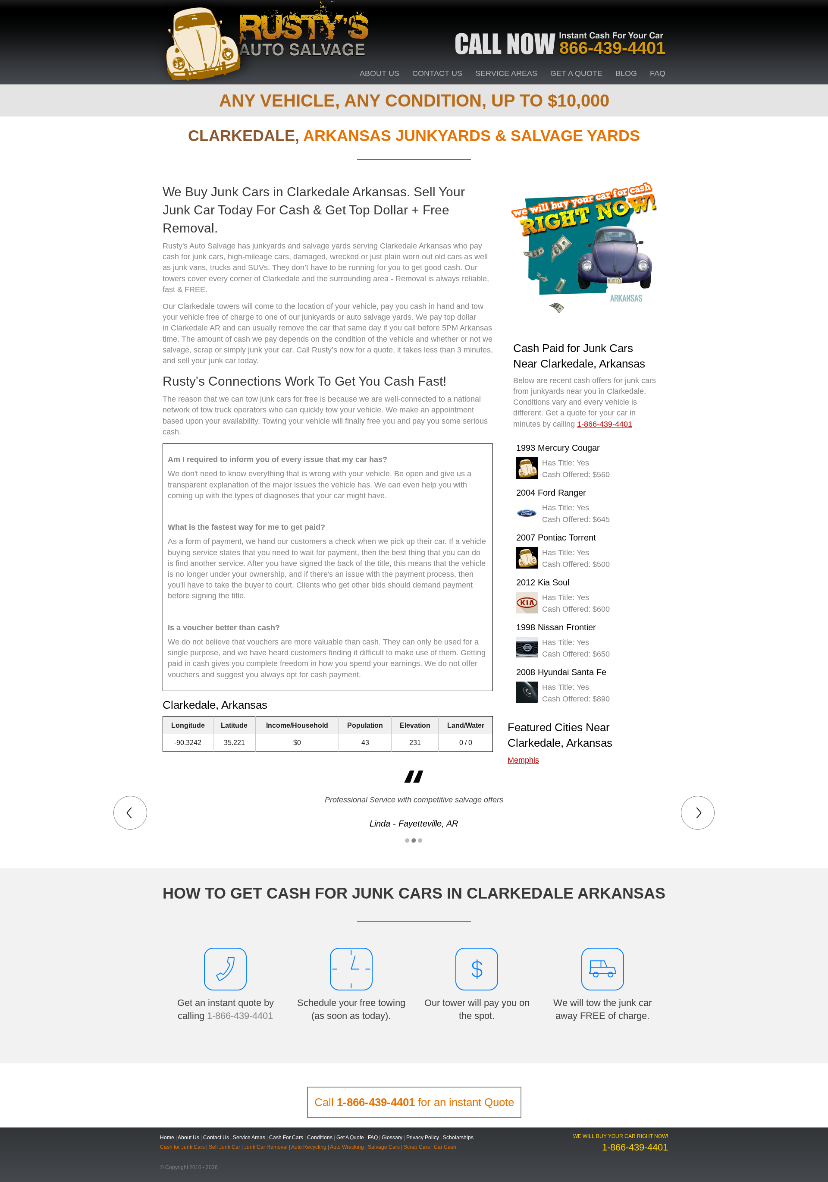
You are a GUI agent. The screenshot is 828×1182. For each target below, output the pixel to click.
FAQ (657, 73)
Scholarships (458, 1138)
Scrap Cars (417, 1147)
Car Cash (445, 1147)
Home (167, 1138)
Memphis (523, 760)
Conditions (319, 1138)
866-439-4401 (612, 47)
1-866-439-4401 (240, 1015)
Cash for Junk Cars (182, 1147)
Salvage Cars (384, 1147)
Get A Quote (576, 73)
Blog (626, 73)
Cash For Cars (286, 1138)
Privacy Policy (422, 1138)
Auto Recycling (308, 1147)
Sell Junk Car (224, 1147)
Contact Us (437, 73)
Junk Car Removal (266, 1147)
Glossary (392, 1138)
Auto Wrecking (347, 1147)
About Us (379, 73)
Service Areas (506, 73)
